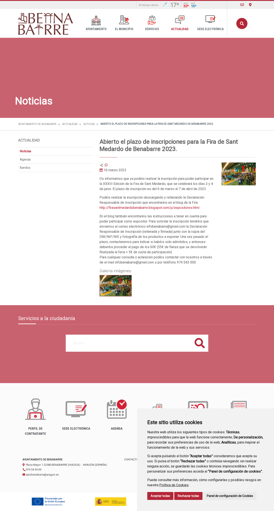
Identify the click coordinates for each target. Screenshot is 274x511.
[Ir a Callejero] (250, 5)
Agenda (25, 159)
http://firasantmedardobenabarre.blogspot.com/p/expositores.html (149, 208)
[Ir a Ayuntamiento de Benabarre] (46, 23)
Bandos (25, 168)
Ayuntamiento (96, 29)
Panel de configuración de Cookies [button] (230, 496)
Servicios (152, 29)
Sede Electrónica (210, 29)
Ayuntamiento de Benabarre (37, 124)
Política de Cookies (174, 485)
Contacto (131, 459)
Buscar (241, 23)
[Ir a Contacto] (242, 5)
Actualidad (180, 29)
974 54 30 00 (33, 469)
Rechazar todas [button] (188, 496)
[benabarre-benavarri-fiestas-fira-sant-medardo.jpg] (116, 285)
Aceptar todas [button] (160, 496)
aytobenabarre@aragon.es (42, 474)
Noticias (89, 124)
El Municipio (124, 29)
